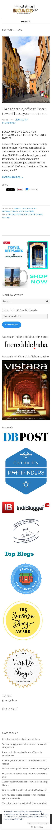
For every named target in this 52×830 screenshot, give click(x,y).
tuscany (6, 217)
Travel (39, 214)
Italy (24, 208)
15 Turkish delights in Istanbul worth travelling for (25, 769)
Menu (27, 22)
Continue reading (12, 177)
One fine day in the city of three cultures (21, 739)
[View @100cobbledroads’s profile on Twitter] (6, 700)
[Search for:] (26, 301)
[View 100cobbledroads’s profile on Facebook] (3, 700)
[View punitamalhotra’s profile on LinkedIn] (16, 700)
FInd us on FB (9, 708)
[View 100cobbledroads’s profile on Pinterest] (13, 700)
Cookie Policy (18, 819)
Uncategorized (26, 211)
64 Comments (8, 122)
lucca (30, 208)
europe (17, 208)
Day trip (12, 214)
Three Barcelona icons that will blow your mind (24, 803)
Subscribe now (11, 324)
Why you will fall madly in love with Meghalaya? (24, 790)
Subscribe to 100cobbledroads (19, 310)
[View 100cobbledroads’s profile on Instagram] (9, 700)
